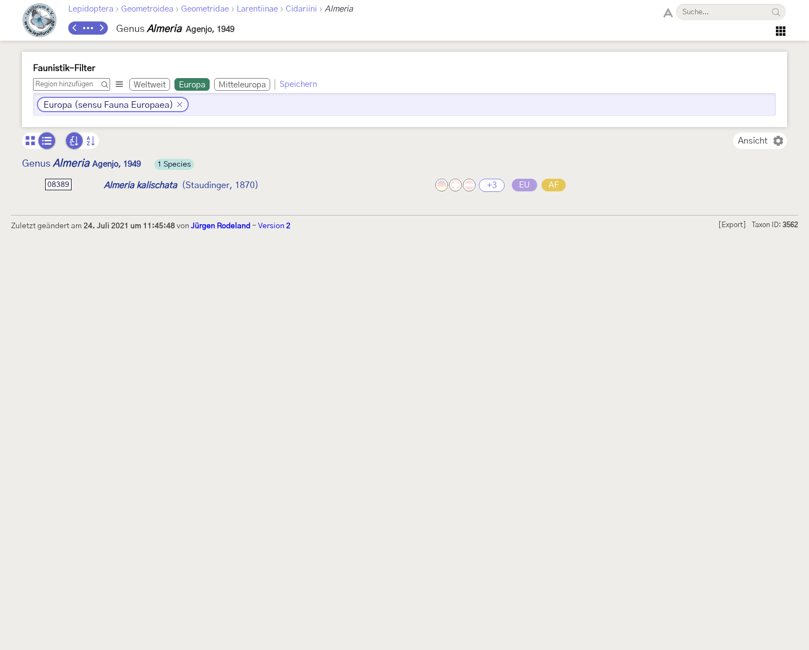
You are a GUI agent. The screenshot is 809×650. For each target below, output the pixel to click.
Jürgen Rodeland (220, 226)
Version (274, 226)
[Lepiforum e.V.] (39, 22)
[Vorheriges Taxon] (74, 28)
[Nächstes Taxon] (101, 28)
